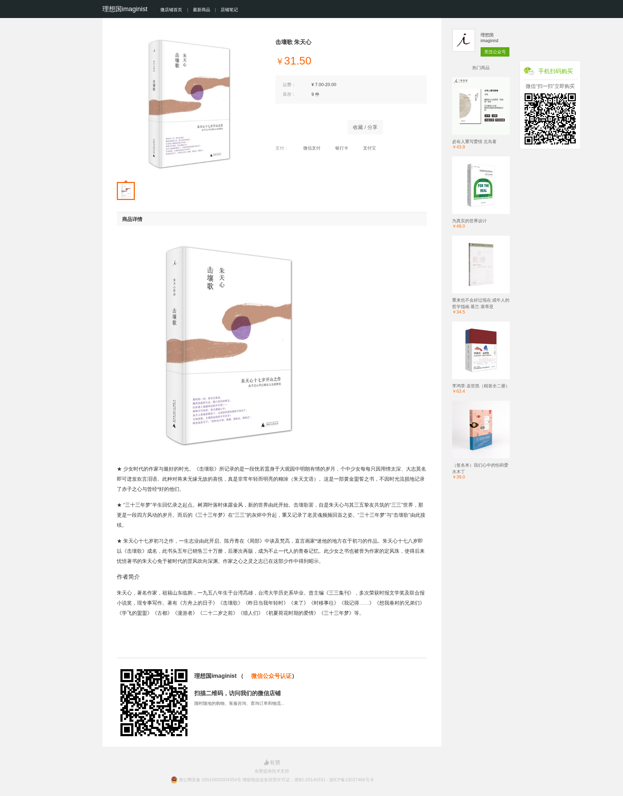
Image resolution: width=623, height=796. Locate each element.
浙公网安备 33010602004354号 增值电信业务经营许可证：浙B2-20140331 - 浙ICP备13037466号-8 (276, 779)
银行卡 (341, 148)
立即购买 (307, 125)
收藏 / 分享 (365, 127)
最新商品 (201, 9)
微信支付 (312, 148)
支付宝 (369, 148)
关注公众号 (495, 51)
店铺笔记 (229, 9)
